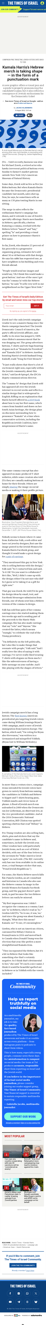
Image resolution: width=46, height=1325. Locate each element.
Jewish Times (17, 1243)
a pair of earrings (14, 556)
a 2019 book (33, 399)
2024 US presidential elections (14, 1245)
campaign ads (32, 1245)
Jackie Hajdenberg (24, 108)
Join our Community (9, 9)
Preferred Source (25, 103)
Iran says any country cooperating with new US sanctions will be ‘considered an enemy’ (13, 1164)
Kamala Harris (28, 1243)
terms (34, 311)
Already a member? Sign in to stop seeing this (23, 1123)
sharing (13, 486)
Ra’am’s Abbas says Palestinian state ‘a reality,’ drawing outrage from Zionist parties (13, 1196)
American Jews (9, 1247)
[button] (42, 3)
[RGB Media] (17, 1315)
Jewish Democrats (23, 1247)
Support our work (23, 1116)
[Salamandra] (36, 1315)
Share (20, 115)
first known (21, 715)
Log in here (30, 1270)
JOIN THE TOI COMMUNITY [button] (23, 1265)
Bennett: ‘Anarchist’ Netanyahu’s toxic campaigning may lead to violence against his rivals (32, 1163)
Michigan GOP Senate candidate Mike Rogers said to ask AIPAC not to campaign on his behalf (32, 1197)
